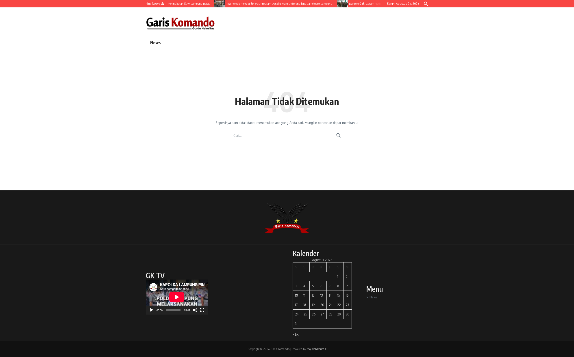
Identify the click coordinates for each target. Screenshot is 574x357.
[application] (177, 297)
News (155, 42)
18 (304, 305)
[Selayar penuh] (202, 310)
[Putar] (151, 310)
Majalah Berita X (316, 349)
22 (339, 305)
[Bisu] (195, 310)
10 (296, 295)
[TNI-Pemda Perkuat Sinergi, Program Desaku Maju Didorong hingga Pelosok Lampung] (216, 3)
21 (330, 305)
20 (322, 305)
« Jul (296, 334)
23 (347, 305)
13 (321, 295)
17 (296, 305)
